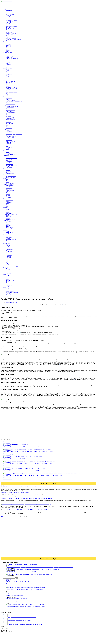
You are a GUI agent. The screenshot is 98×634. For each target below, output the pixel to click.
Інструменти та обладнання (12, 58)
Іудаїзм (7, 70)
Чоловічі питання (10, 190)
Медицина (8, 116)
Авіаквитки (8, 221)
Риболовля (8, 256)
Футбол (7, 263)
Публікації (8, 216)
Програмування (9, 164)
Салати (7, 90)
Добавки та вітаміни (10, 110)
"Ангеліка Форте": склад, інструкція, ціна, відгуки (19, 620)
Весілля (7, 212)
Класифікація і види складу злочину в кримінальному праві (47, 569)
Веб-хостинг (9, 131)
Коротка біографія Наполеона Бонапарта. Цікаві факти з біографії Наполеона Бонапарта (26, 606)
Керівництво (9, 32)
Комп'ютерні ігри (10, 159)
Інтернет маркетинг (10, 132)
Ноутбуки (8, 160)
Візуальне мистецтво (10, 141)
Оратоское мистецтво (11, 239)
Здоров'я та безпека (10, 100)
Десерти (8, 83)
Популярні (8, 579)
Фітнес (7, 262)
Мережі (7, 166)
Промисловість (9, 31)
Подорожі (5, 220)
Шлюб (7, 208)
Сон (7, 126)
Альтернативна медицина (12, 106)
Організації (8, 27)
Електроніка (8, 273)
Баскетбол (8, 245)
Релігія (7, 75)
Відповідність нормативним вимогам (14, 101)
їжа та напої (6, 80)
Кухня (7, 59)
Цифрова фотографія (10, 295)
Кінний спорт (9, 251)
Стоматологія (9, 128)
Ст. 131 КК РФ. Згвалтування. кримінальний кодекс (42, 571)
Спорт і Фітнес (6, 243)
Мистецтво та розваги (8, 138)
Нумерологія (9, 74)
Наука (7, 203)
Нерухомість (9, 282)
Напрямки (8, 225)
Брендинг (8, 231)
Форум (7, 135)
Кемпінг (8, 222)
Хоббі (4, 287)
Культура (8, 189)
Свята (7, 51)
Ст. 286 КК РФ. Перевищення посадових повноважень (39, 498)
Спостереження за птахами (12, 292)
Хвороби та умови (10, 107)
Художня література (10, 219)
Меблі (7, 60)
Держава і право (9, 99)
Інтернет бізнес (9, 21)
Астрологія (8, 69)
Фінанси (5, 274)
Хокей (7, 264)
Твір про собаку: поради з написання (14, 595)
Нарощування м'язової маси (12, 254)
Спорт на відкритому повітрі (12, 260)
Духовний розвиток (7, 68)
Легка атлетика (9, 252)
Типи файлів (9, 167)
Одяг (7, 179)
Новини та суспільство (8, 184)
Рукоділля (8, 293)
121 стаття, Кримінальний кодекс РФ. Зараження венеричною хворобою (56, 567)
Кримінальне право (10, 104)
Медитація (8, 71)
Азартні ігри (9, 140)
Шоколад (8, 95)
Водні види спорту (10, 249)
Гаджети (8, 269)
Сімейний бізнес (9, 34)
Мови (7, 206)
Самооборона (9, 257)
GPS (7, 268)
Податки (8, 281)
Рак (6, 124)
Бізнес (4, 17)
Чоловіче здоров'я (10, 118)
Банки (7, 275)
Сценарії (8, 218)
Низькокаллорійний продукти (13, 87)
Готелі (7, 226)
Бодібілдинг (8, 246)
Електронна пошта (10, 137)
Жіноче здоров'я (9, 111)
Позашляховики (9, 10)
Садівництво (9, 64)
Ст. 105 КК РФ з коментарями (22, 492)
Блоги (7, 130)
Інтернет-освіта (9, 200)
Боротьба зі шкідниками (11, 54)
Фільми (7, 148)
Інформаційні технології (11, 158)
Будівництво (9, 66)
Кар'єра (5, 150)
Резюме (7, 152)
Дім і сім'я (5, 41)
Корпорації (8, 22)
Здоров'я (5, 105)
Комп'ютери (6, 155)
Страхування (9, 283)
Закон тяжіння (9, 237)
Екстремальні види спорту (12, 266)
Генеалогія (8, 46)
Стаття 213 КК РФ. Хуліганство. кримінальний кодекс (38, 504)
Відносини (5, 207)
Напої (7, 86)
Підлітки (8, 50)
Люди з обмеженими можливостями (14, 114)
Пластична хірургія (10, 119)
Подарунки (8, 180)
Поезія (7, 215)
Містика (8, 72)
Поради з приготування (11, 92)
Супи (7, 93)
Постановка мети (10, 240)
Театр (7, 146)
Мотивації (8, 238)
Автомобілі (5, 9)
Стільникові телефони (11, 272)
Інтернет (5, 129)
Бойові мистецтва (10, 248)
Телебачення (9, 147)
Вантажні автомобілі (10, 11)
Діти (7, 47)
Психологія (8, 242)
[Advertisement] (25, 5)
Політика (8, 194)
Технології (5, 267)
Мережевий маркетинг (11, 176)
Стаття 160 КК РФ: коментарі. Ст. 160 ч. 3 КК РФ (35, 509)
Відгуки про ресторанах (11, 88)
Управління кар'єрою (10, 154)
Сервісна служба (9, 35)
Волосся (8, 170)
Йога (7, 250)
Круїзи (7, 224)
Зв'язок (7, 270)
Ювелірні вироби (10, 183)
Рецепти (8, 89)
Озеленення (8, 62)
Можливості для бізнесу (11, 20)
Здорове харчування (10, 112)
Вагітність (8, 44)
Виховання (8, 45)
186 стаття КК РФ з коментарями (29, 564)
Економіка (8, 197)
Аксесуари (8, 42)
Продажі (8, 29)
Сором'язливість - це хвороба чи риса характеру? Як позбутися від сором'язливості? (25, 589)
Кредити (8, 279)
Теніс (7, 261)
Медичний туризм (10, 117)
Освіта (4, 198)
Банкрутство (9, 98)
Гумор (7, 149)
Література (8, 143)
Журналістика (9, 186)
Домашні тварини (10, 48)
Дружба (7, 209)
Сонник (7, 76)
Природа (8, 195)
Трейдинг (8, 286)
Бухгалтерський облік (11, 276)
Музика (7, 144)
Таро (7, 77)
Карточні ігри (9, 289)
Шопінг (7, 182)
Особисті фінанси (10, 280)
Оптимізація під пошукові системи (14, 134)
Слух (7, 125)
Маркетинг (5, 174)
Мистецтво (8, 142)
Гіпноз (7, 236)
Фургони (8, 16)
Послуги (8, 40)
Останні (8, 580)
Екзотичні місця (9, 228)
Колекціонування (10, 291)
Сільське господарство (11, 33)
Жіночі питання (9, 185)
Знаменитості (9, 188)
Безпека (7, 156)
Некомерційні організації (11, 26)
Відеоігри (8, 288)
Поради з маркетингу (11, 177)
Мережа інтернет (10, 37)
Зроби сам (8, 65)
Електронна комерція (11, 136)
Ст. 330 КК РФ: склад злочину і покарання (31, 486)
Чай (7, 94)
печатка (7, 233)
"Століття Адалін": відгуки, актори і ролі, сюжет (17, 583)
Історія (7, 201)
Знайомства (8, 210)
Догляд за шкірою (10, 173)
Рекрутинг (8, 153)
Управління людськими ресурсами (14, 39)
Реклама (5, 230)
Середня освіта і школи (11, 204)
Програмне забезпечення (11, 165)
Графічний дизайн (10, 232)
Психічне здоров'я (10, 123)
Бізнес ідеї (8, 19)
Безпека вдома (9, 53)
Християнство (9, 78)
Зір (6, 113)
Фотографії (8, 294)
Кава (7, 84)
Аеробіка (8, 244)
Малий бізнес (9, 23)
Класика (8, 13)
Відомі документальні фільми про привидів (16, 600)
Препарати (8, 122)
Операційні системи (10, 162)
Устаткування (9, 161)
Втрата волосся (9, 120)
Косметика (8, 171)
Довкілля (8, 191)
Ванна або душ (9, 56)
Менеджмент (9, 25)
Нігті (7, 172)
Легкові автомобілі (10, 14)
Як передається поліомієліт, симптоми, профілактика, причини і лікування (25, 624)
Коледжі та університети (11, 202)
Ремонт (7, 63)
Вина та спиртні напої (11, 81)
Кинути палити (9, 108)
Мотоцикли (8, 15)
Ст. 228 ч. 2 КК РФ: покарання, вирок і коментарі (40, 574)
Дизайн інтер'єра (10, 57)
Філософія (8, 196)
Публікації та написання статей (10, 214)
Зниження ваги (9, 258)
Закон (4, 96)
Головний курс (9, 82)
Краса (4, 168)
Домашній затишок (7, 52)
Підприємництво (10, 28)
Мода (4, 178)
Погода (7, 192)
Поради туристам (10, 227)
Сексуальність (9, 213)
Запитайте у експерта (11, 38)
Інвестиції (8, 277)
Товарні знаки (9, 102)
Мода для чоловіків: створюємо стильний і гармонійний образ (22, 617)
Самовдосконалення (7, 234)
